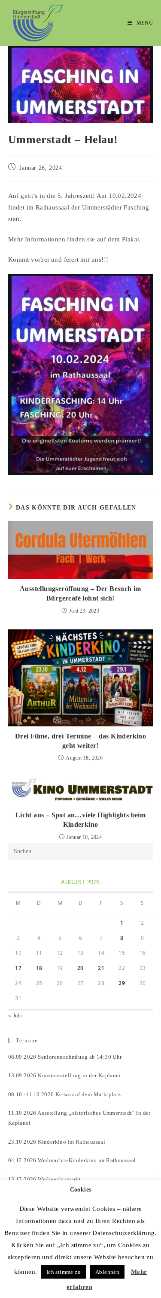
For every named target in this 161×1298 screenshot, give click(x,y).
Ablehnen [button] (107, 1272)
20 (80, 968)
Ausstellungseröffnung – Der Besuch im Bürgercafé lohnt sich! (80, 593)
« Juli (15, 1015)
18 (39, 968)
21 (101, 968)
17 (18, 968)
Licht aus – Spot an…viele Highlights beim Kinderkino (80, 819)
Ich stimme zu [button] (63, 1272)
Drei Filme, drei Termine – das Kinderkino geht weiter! (80, 740)
